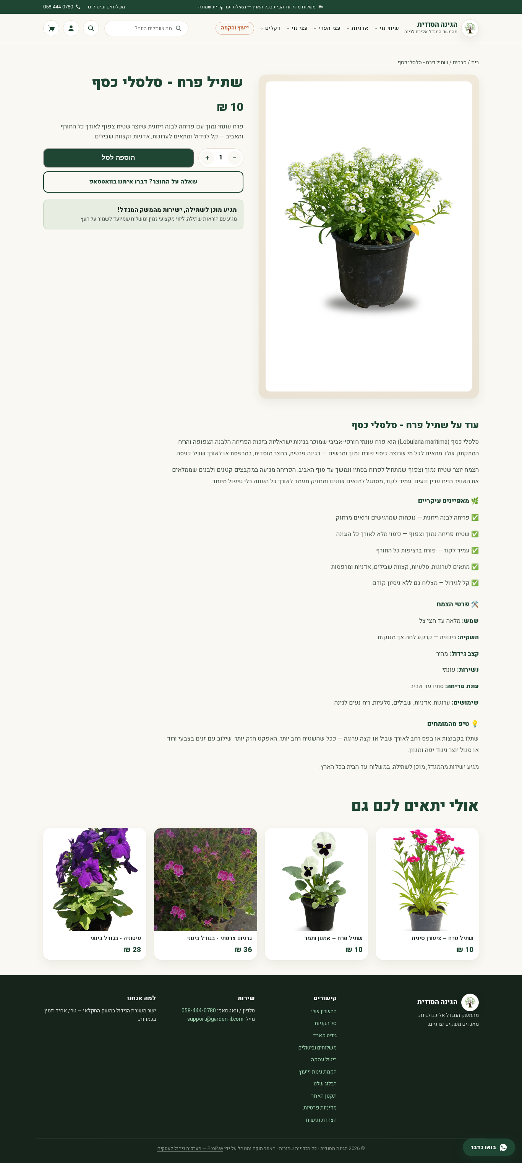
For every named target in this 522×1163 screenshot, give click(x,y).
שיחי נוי (389, 28)
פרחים (460, 62)
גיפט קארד (325, 1035)
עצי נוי (300, 28)
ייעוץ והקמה (235, 28)
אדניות (360, 28)
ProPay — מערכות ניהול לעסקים (190, 1148)
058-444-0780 (58, 6)
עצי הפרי (329, 28)
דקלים (272, 28)
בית (475, 62)
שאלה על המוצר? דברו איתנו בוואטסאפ (143, 181)
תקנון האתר (324, 1096)
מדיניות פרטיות (320, 1108)
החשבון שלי (324, 1011)
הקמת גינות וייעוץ (318, 1072)
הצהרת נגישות (321, 1120)
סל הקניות (325, 1023)
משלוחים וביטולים (106, 6)
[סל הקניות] (51, 28)
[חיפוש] (91, 28)
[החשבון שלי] (71, 28)
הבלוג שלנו (325, 1084)
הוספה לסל (118, 157)
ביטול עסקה (324, 1060)
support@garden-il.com (215, 1019)
